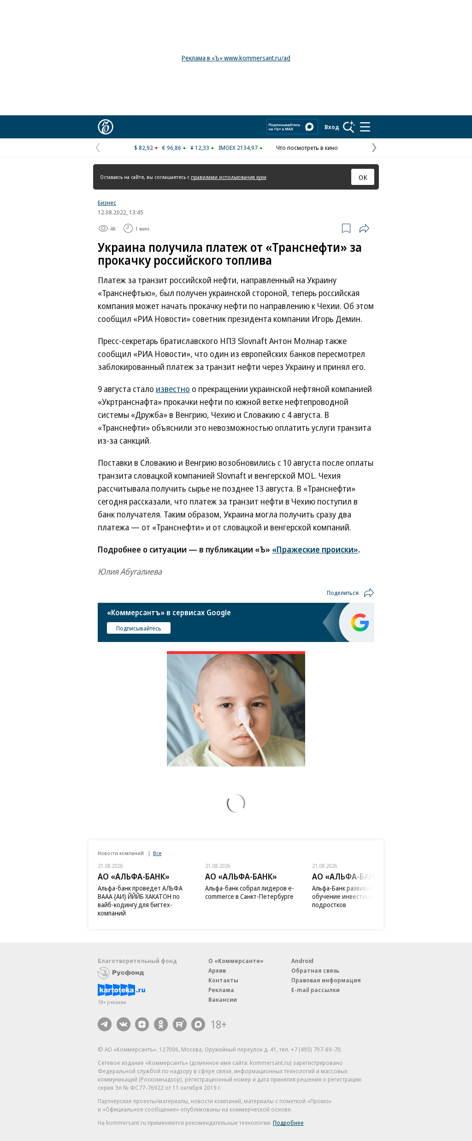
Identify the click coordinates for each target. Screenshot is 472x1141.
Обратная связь (315, 970)
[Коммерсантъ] (105, 127)
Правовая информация (326, 980)
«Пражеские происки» (315, 549)
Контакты (223, 980)
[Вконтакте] (123, 1024)
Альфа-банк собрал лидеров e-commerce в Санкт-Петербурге (249, 892)
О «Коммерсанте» (236, 961)
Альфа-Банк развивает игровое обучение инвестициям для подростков (357, 896)
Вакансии (222, 999)
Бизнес (107, 202)
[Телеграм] (105, 1024)
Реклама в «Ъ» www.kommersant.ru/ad (236, 57)
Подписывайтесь (138, 628)
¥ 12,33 (199, 147)
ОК (363, 177)
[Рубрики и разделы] (365, 127)
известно (173, 388)
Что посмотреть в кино (307, 147)
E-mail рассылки (315, 990)
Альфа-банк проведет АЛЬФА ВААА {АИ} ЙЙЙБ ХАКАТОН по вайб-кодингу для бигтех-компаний (140, 900)
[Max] (198, 1024)
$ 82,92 (143, 147)
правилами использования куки (228, 176)
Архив (217, 970)
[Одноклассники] (161, 1024)
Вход (331, 127)
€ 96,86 (171, 147)
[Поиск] (349, 127)
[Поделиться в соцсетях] (364, 228)
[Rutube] (180, 1024)
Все (157, 853)
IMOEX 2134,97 (238, 147)
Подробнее (288, 1122)
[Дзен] (142, 1024)
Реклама (221, 990)
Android (302, 961)
